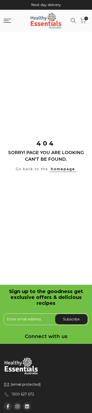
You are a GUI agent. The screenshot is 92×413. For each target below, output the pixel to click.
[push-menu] (7, 21)
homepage (63, 169)
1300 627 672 (23, 394)
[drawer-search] (73, 20)
